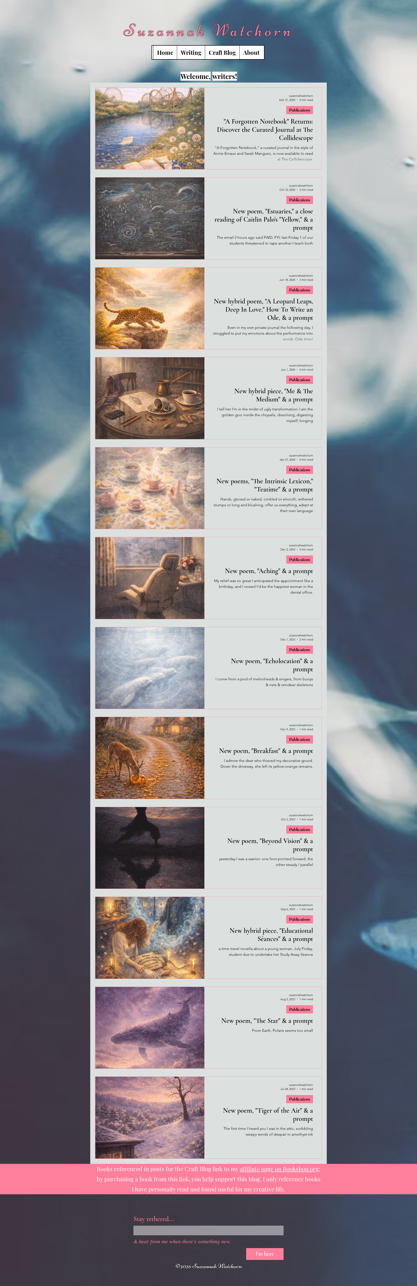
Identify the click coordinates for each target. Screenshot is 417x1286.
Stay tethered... (153, 1219)
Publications (299, 110)
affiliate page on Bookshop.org (279, 1169)
